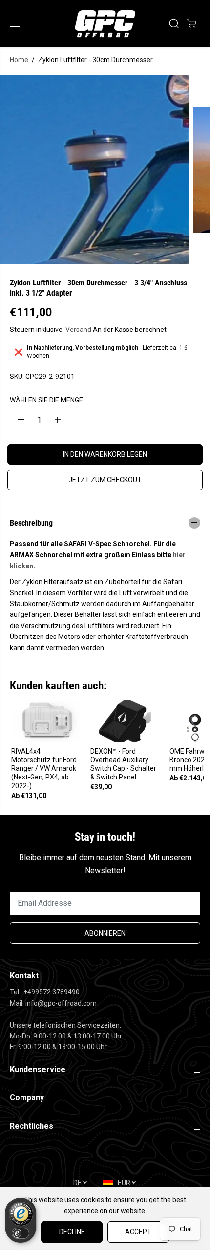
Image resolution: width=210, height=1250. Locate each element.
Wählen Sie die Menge (46, 400)
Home (19, 60)
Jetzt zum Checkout (105, 480)
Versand (78, 329)
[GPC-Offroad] (105, 24)
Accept (138, 1232)
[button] (15, 23)
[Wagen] (191, 23)
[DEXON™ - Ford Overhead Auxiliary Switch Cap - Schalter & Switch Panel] (125, 721)
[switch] (20, 1233)
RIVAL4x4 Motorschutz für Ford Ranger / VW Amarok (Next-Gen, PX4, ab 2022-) (44, 768)
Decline (72, 1232)
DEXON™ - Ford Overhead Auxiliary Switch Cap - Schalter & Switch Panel (123, 764)
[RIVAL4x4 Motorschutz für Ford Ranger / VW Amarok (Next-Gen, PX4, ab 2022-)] (46, 721)
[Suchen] (174, 23)
